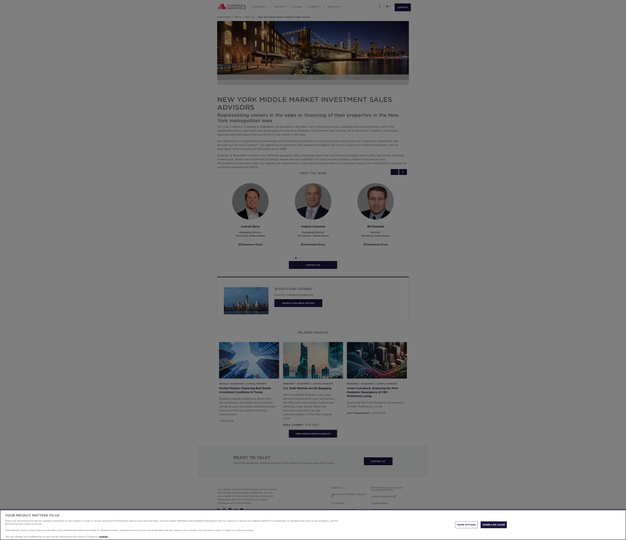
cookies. (103, 536)
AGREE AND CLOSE (493, 524)
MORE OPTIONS (466, 524)
